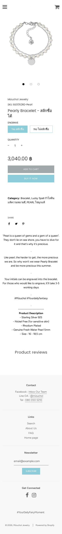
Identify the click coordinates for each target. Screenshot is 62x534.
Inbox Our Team (38, 391)
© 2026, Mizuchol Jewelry (17, 525)
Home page (31, 437)
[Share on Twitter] (16, 223)
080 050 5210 (33, 400)
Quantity (13, 139)
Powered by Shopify (45, 525)
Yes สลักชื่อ (17, 129)
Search (31, 423)
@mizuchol (36, 395)
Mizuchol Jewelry (18, 99)
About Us (31, 428)
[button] (23, 84)
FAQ (31, 433)
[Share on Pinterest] (23, 223)
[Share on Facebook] (10, 223)
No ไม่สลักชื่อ (41, 129)
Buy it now (31, 178)
